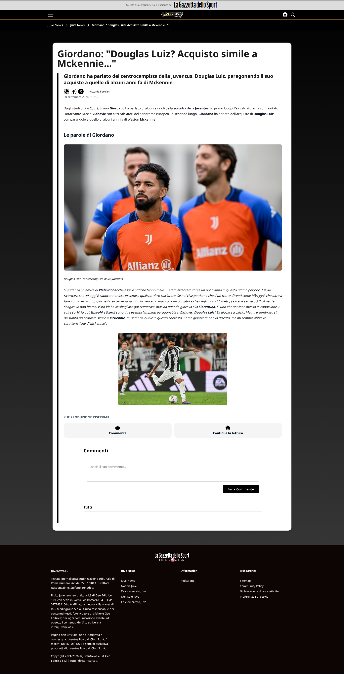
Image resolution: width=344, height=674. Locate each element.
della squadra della (187, 108)
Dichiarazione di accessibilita (259, 591)
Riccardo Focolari (99, 91)
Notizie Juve (129, 586)
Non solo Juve (130, 596)
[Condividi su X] (81, 91)
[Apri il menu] (50, 15)
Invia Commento (241, 489)
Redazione (187, 580)
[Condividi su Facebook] (73, 91)
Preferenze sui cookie (254, 596)
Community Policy (252, 586)
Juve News (55, 25)
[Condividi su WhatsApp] (66, 91)
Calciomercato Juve (133, 591)
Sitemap (245, 580)
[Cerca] (293, 15)
